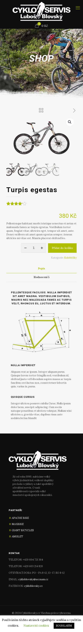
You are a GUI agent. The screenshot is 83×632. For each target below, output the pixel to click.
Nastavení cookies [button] (36, 625)
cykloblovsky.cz (33, 586)
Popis (41, 268)
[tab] (41, 268)
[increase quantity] (41, 248)
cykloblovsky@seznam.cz (33, 579)
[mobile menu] (78, 7)
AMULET (17, 536)
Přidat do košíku (62, 248)
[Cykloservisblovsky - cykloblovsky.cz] (41, 11)
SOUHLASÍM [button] (64, 625)
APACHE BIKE (20, 518)
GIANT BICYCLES (23, 530)
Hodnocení (41, 277)
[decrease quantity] (25, 248)
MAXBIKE (18, 524)
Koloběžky (70, 257)
